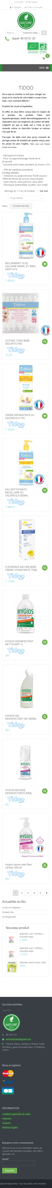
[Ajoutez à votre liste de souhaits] (3, 221)
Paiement (6, 1118)
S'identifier (16, 7)
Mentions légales (10, 1127)
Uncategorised (9, 916)
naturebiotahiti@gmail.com (18, 1039)
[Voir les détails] (26, 235)
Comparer (3, 216)
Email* (5, 1159)
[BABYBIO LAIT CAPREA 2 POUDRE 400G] (11, 937)
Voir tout (44, 191)
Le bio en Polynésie (11, 907)
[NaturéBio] (26, 20)
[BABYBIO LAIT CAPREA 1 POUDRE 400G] (11, 952)
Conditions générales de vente (16, 1114)
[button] (42, 67)
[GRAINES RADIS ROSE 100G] (11, 966)
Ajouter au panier (45, 264)
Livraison (6, 1123)
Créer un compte (34, 7)
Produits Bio (8, 912)
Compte (19, 2)
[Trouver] (44, 32)
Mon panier (32, 2)
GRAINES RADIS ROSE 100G (33, 962)
